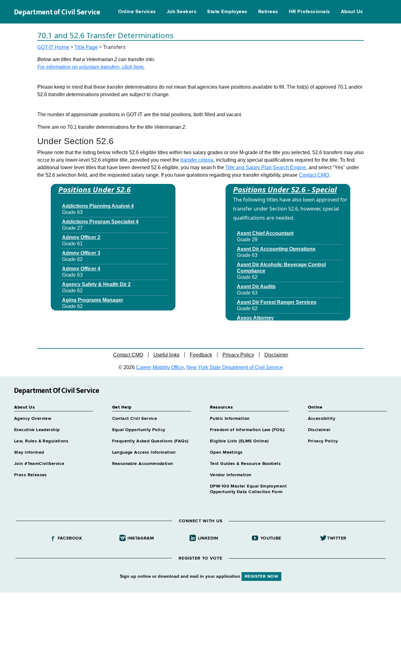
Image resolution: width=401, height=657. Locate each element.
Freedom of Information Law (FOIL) (247, 430)
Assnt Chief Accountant (265, 233)
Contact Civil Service (134, 418)
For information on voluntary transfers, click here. (91, 67)
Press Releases (30, 475)
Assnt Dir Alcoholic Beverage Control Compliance (281, 268)
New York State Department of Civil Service (234, 367)
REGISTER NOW (261, 576)
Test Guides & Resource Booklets (245, 463)
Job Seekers (181, 11)
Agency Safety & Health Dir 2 (96, 284)
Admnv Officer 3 (81, 253)
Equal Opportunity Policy (138, 430)
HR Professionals (309, 11)
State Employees (227, 11)
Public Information (230, 418)
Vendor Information (231, 475)
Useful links (167, 354)
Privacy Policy (238, 354)
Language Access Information (144, 452)
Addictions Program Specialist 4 (100, 221)
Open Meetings (226, 452)
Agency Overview (32, 418)
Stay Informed (29, 452)
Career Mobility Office (160, 367)
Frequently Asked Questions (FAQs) (150, 441)
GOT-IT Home (53, 47)
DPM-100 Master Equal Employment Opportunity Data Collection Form (248, 489)
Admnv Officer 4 (81, 268)
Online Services (137, 11)
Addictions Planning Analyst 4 (98, 206)
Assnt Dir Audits (256, 286)
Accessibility (321, 418)
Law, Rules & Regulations (41, 441)
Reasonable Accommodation (142, 463)
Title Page (86, 47)
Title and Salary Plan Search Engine (265, 167)
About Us (352, 11)
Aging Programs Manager (92, 300)
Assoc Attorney (255, 318)
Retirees (268, 11)
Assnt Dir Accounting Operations (276, 249)
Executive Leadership (37, 430)
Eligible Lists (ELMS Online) (239, 441)
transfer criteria (196, 160)
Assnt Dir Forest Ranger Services (276, 302)
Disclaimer (276, 354)
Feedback (201, 354)
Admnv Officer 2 (81, 237)
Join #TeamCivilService (39, 463)
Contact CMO (314, 175)
